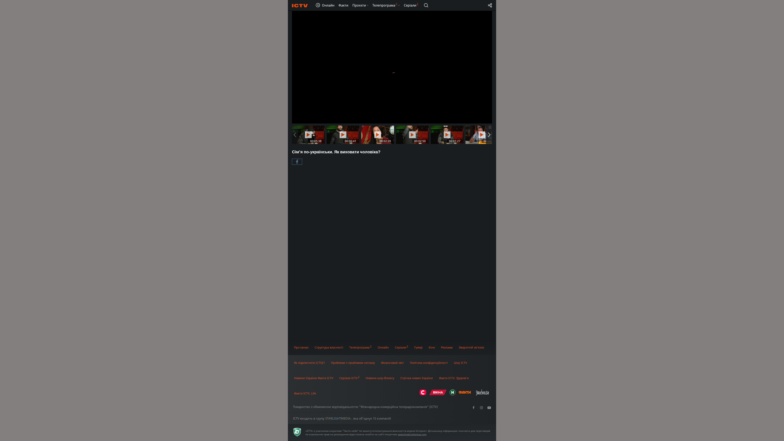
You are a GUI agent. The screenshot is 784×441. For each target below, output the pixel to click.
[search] (426, 5)
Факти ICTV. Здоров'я (454, 378)
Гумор (418, 347)
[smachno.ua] (482, 394)
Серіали (400, 347)
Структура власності (329, 347)
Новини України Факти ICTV (313, 378)
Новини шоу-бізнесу (380, 378)
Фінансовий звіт (392, 363)
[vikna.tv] (438, 394)
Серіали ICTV (348, 378)
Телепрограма (359, 347)
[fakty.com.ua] (465, 394)
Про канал (301, 347)
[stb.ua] (423, 394)
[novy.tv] (453, 394)
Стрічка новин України (416, 378)
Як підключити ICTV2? (309, 363)
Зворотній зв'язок (471, 347)
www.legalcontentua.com (412, 434)
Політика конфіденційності (429, 363)
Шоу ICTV (460, 363)
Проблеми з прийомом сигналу (353, 363)
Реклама (447, 347)
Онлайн (383, 347)
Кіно (432, 347)
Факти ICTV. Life (305, 393)
